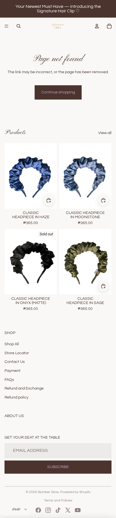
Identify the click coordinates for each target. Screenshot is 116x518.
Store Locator (17, 353)
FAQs (9, 380)
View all (104, 133)
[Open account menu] (97, 26)
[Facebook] (38, 510)
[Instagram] (48, 510)
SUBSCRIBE (58, 467)
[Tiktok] (58, 510)
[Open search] (18, 26)
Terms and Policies (58, 500)
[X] (67, 510)
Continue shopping (58, 92)
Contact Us (15, 362)
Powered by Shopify (75, 492)
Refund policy (16, 397)
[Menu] (6, 26)
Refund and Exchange (24, 388)
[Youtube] (77, 510)
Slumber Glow (48, 492)
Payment (13, 371)
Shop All (12, 344)
